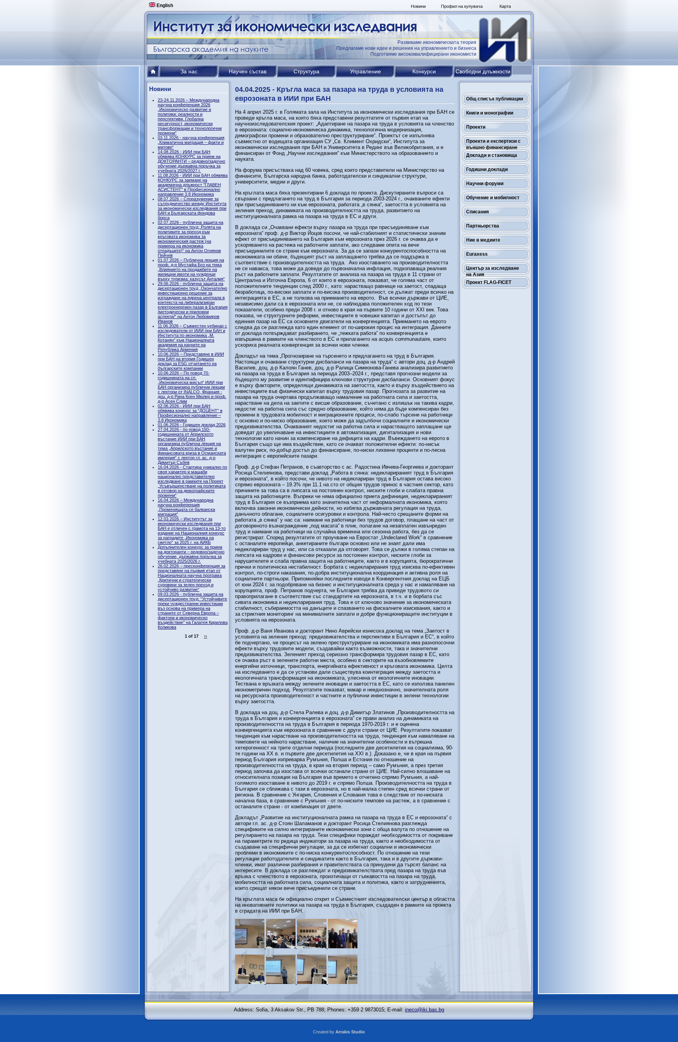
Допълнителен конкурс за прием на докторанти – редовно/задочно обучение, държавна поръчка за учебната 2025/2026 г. (191, 554)
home (153, 71)
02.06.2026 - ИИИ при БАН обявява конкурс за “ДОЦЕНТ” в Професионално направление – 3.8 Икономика (190, 413)
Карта (505, 6)
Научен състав (247, 71)
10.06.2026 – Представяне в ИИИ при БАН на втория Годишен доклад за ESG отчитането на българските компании (191, 361)
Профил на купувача (462, 6)
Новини (418, 6)
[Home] (503, 40)
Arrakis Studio (350, 1031)
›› (205, 636)
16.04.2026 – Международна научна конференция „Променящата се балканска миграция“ (186, 507)
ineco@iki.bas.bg (424, 1010)
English (164, 5)
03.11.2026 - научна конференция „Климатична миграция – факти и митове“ (191, 142)
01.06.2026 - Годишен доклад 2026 (192, 424)
